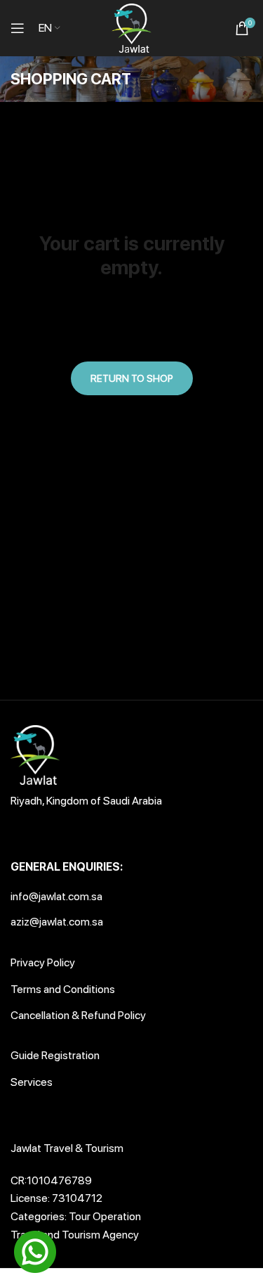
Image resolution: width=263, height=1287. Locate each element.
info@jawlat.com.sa (56, 896)
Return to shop (131, 378)
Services (32, 1082)
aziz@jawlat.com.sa (57, 921)
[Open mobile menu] (18, 28)
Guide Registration (55, 1055)
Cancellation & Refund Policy (78, 1015)
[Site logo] (132, 27)
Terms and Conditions (63, 989)
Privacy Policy (43, 962)
